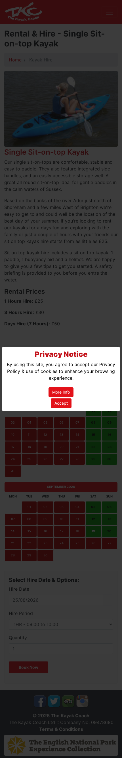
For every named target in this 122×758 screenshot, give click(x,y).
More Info (61, 392)
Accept (61, 403)
